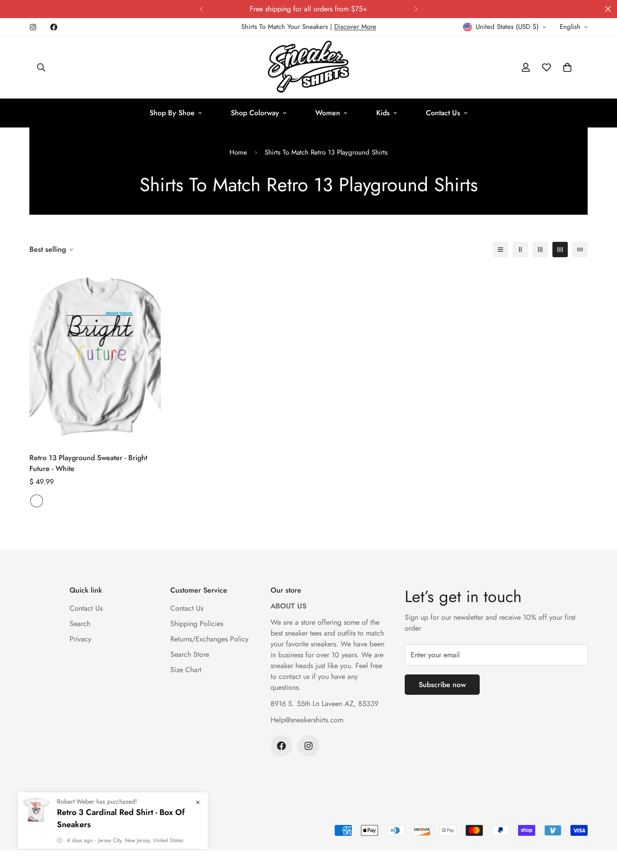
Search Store (189, 654)
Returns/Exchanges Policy (209, 639)
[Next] (416, 9)
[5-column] (580, 249)
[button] (567, 67)
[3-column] (540, 249)
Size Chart (185, 669)
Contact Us (443, 113)
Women (327, 113)
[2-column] (520, 249)
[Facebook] (53, 27)
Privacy (80, 639)
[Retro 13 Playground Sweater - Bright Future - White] (95, 355)
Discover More (355, 27)
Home (238, 152)
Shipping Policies (196, 623)
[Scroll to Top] (599, 817)
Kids (383, 113)
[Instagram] (33, 27)
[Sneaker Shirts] (308, 67)
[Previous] (201, 9)
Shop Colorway (255, 113)
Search (80, 623)
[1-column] (500, 249)
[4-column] (560, 249)
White (36, 501)
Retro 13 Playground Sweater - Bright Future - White (88, 463)
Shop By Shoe (172, 113)
